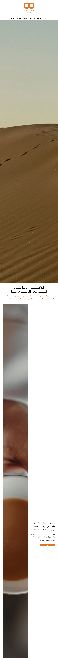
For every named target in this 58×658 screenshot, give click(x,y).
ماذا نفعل (25, 18)
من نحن (19, 18)
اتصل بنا (45, 18)
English (13, 18)
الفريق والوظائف (37, 18)
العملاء (30, 18)
